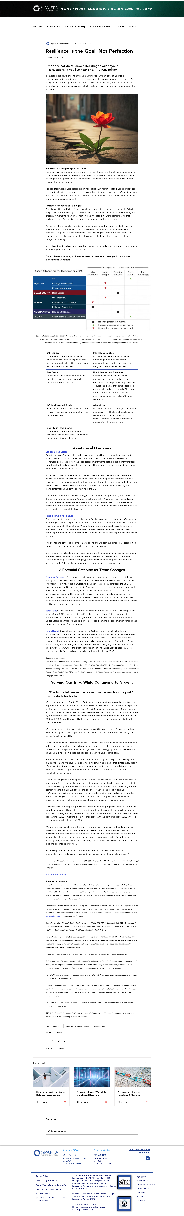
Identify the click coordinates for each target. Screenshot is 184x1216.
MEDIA (140, 1196)
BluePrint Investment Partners (77, 1026)
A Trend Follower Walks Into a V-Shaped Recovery (91, 1093)
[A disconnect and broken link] (133, 1077)
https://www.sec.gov (86, 1209)
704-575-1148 (69, 1155)
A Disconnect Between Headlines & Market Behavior (129, 1093)
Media (121, 26)
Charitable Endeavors (101, 26)
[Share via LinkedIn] (59, 1041)
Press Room (53, 26)
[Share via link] (65, 1041)
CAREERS (141, 1192)
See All (148, 1063)
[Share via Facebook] (47, 1041)
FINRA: (75, 1207)
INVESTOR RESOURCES (144, 1185)
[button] (147, 26)
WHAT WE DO (142, 1181)
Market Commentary (75, 26)
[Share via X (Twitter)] (53, 1041)
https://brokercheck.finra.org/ (91, 1207)
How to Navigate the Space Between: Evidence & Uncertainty (50, 1093)
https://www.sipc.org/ (87, 1204)
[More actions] (136, 43)
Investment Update (54, 1026)
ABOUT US (141, 1177)
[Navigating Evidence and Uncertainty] (51, 1077)
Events (132, 26)
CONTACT (141, 1200)
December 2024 (100, 1026)
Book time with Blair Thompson (139, 1151)
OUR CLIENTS (143, 1188)
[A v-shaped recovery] (92, 1077)
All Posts (37, 26)
